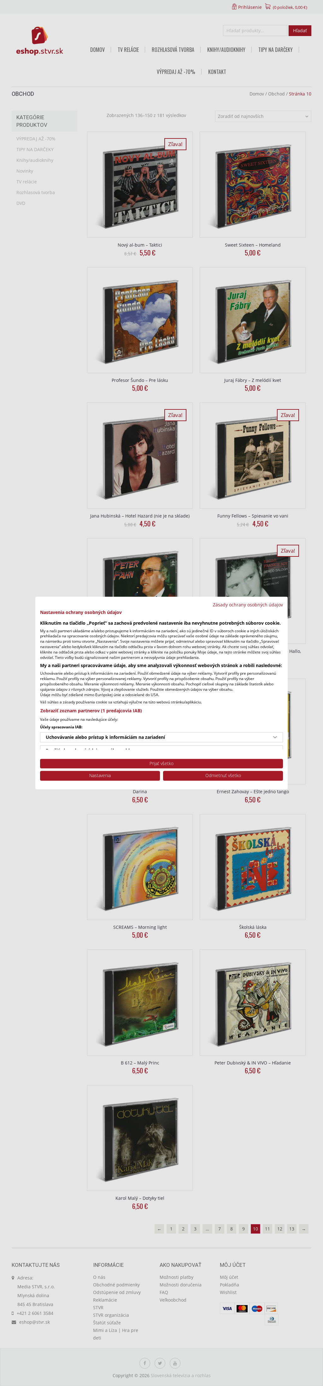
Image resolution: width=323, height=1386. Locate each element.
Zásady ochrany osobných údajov (248, 605)
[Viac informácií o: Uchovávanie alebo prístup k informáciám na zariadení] (275, 737)
